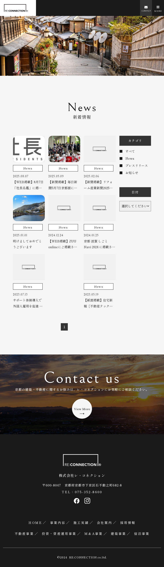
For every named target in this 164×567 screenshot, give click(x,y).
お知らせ (131, 172)
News (129, 158)
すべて (130, 151)
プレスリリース (136, 165)
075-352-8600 (88, 491)
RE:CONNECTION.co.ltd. (88, 557)
